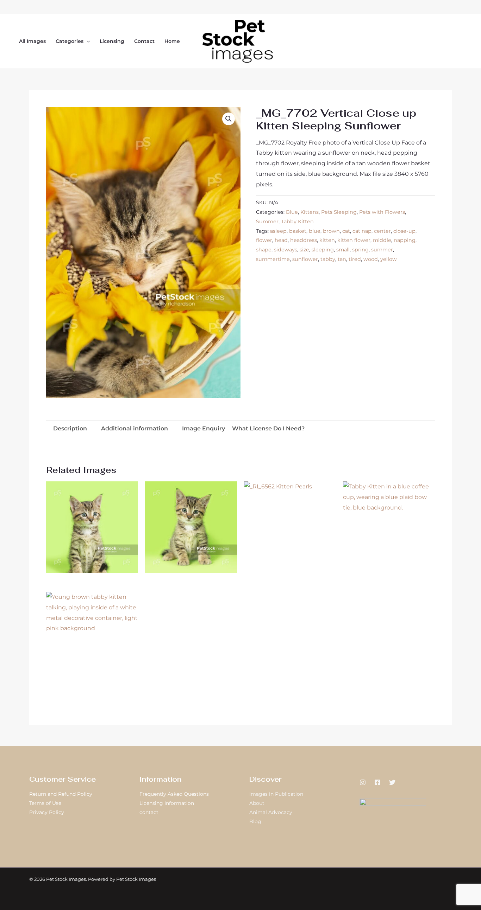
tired (355, 259)
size (304, 249)
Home (172, 41)
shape (263, 249)
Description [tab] (70, 428)
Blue (292, 212)
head (281, 240)
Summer (267, 221)
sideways (285, 249)
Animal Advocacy (270, 812)
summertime (273, 259)
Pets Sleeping (339, 212)
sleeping (323, 249)
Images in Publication (276, 794)
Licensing (112, 41)
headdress (303, 240)
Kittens (309, 212)
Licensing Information (166, 803)
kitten (327, 240)
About (256, 803)
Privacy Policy (46, 812)
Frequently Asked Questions (174, 794)
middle (382, 240)
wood (370, 259)
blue (314, 231)
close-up (404, 231)
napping (405, 240)
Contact (144, 41)
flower (264, 240)
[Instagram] (363, 782)
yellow (388, 259)
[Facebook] (377, 782)
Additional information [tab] (134, 428)
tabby (327, 259)
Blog (255, 821)
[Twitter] (392, 782)
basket (297, 231)
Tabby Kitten (297, 221)
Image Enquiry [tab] (203, 428)
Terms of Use (45, 803)
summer (382, 249)
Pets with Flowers (382, 212)
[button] (86, 41)
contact (148, 812)
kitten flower (353, 240)
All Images (32, 41)
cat (346, 231)
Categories (69, 41)
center (382, 231)
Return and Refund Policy (60, 794)
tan (342, 259)
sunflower (305, 259)
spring (360, 249)
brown (331, 231)
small (343, 249)
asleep (278, 231)
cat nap (361, 231)
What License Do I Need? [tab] (268, 428)
